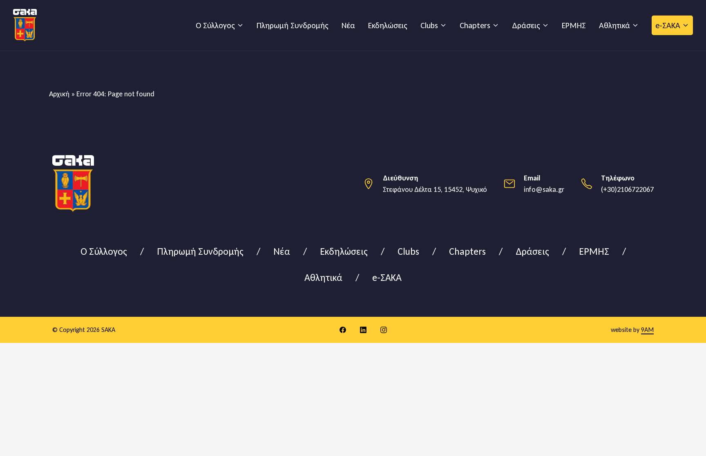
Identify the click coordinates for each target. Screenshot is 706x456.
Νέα (348, 25)
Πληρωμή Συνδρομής (292, 25)
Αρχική (59, 93)
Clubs (429, 25)
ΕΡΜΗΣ (574, 25)
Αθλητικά (614, 25)
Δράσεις (526, 25)
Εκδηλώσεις (387, 25)
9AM (647, 330)
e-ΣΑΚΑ (667, 25)
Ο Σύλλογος (215, 25)
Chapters (475, 25)
